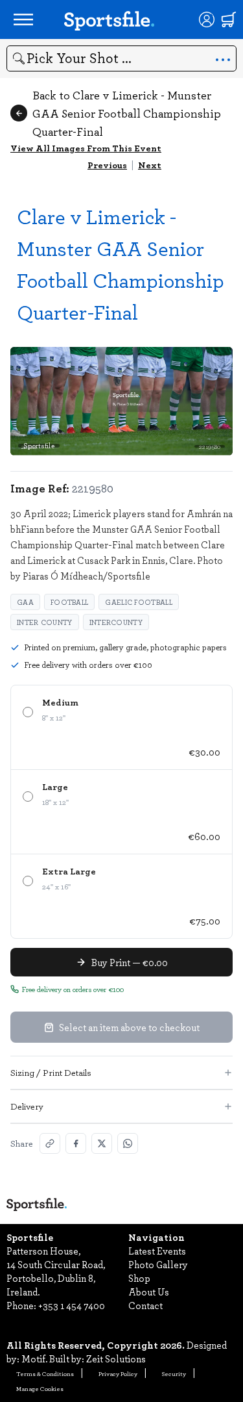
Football (69, 602)
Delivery (26, 1106)
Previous (107, 165)
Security (174, 1373)
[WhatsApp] (127, 1143)
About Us (148, 1291)
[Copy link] (50, 1143)
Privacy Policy (117, 1373)
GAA (25, 602)
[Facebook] (75, 1143)
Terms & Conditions (45, 1373)
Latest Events (157, 1250)
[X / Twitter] (101, 1143)
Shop (139, 1277)
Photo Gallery (158, 1264)
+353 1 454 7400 (71, 1305)
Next (149, 165)
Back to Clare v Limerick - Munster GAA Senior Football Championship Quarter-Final (126, 113)
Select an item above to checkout (129, 1027)
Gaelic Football (138, 602)
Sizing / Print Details (50, 1072)
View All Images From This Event (85, 148)
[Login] (206, 19)
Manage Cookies (40, 1388)
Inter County (45, 622)
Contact (145, 1305)
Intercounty (116, 622)
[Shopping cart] (229, 19)
